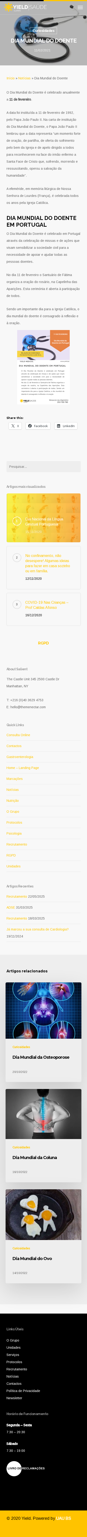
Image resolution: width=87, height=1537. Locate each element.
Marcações (14, 779)
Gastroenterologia (19, 757)
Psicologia (14, 833)
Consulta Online (18, 735)
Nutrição (12, 800)
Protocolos (14, 822)
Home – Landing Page (22, 768)
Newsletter (14, 1398)
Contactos (14, 746)
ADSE (10, 907)
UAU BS (63, 1518)
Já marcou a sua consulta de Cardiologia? (37, 929)
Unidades (13, 866)
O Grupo (12, 811)
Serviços (12, 1355)
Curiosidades (43, 31)
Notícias (24, 78)
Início (10, 78)
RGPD (43, 643)
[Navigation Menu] (80, 7)
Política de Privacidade (23, 1391)
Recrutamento (16, 844)
